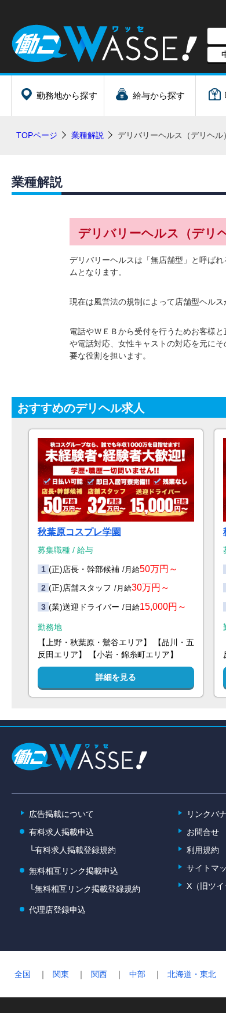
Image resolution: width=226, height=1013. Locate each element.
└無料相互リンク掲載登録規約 (84, 888)
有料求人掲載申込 (61, 832)
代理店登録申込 (57, 909)
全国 (22, 974)
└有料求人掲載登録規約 (72, 850)
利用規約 (203, 850)
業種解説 (87, 135)
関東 (61, 974)
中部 (137, 974)
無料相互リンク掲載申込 (73, 870)
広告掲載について (61, 814)
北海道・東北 (191, 974)
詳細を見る (116, 677)
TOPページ (36, 135)
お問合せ (203, 832)
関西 (99, 974)
